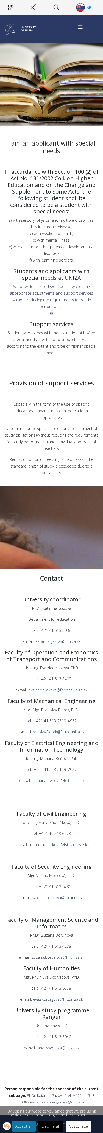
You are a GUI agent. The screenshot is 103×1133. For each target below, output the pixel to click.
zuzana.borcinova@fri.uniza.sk (58, 957)
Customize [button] (78, 1126)
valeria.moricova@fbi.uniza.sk (58, 897)
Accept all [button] (23, 1126)
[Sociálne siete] (33, 7)
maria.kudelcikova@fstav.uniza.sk (58, 844)
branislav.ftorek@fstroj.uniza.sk (57, 732)
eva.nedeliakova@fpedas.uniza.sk (58, 690)
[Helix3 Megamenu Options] (80, 27)
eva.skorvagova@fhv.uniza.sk (57, 999)
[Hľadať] (56, 7)
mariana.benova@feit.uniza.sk (57, 780)
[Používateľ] (10, 7)
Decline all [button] (51, 1126)
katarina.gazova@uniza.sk (57, 641)
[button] (7, 1126)
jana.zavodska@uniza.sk (58, 1047)
